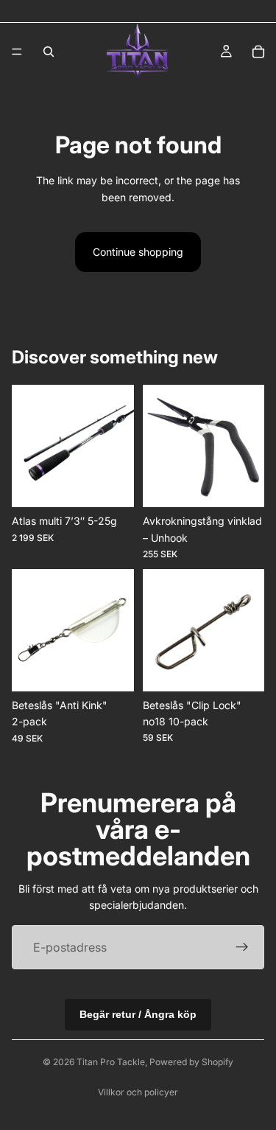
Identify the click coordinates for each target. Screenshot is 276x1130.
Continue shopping (138, 251)
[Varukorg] (258, 51)
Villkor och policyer (138, 1092)
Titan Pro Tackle (111, 1061)
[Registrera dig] (242, 947)
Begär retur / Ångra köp (138, 1014)
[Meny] (17, 52)
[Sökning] (48, 51)
